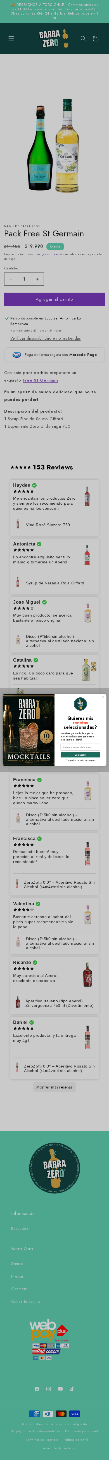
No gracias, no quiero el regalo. (80, 760)
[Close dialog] (103, 697)
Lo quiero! (80, 754)
